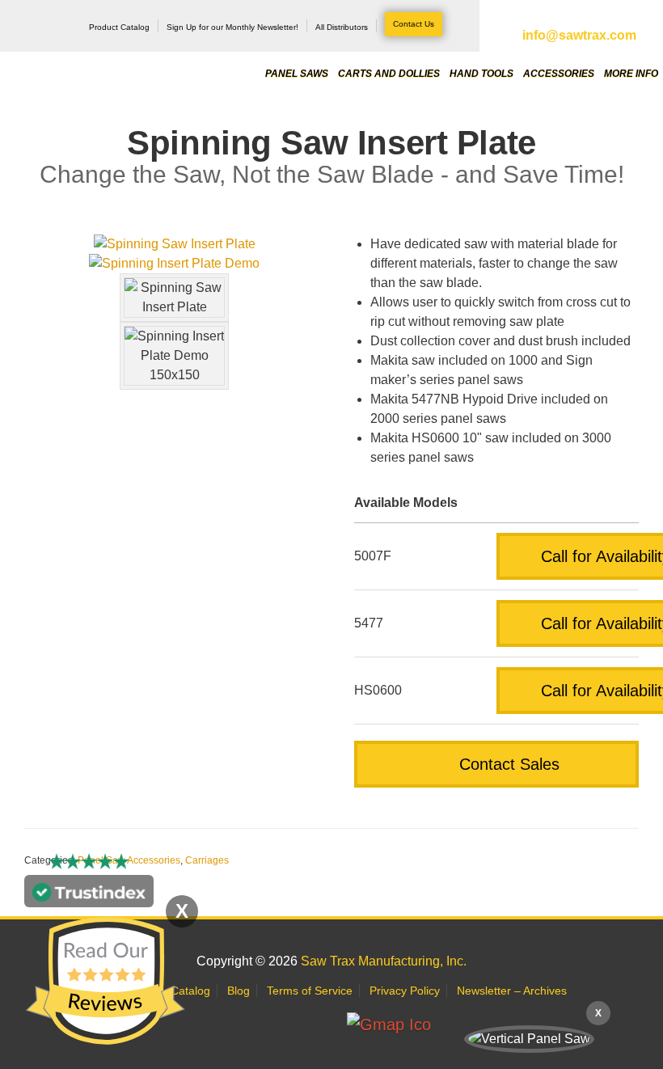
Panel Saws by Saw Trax (100, 56)
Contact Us (413, 23)
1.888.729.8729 (579, 18)
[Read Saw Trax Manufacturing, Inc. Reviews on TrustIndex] (89, 897)
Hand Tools (481, 72)
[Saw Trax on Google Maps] (391, 1024)
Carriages (207, 860)
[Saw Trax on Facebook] (245, 1024)
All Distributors (341, 27)
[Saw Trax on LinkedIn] (283, 1024)
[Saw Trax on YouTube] (321, 1024)
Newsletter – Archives (512, 990)
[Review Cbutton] (105, 981)
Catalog (190, 990)
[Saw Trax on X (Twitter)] (207, 1024)
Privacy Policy (405, 990)
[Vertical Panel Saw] (529, 1039)
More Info (631, 72)
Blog (238, 990)
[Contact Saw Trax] (459, 1024)
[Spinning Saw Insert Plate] (174, 244)
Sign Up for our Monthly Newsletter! (232, 27)
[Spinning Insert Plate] (174, 263)
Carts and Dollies (389, 72)
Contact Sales (507, 764)
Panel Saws (296, 72)
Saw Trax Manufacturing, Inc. (384, 961)
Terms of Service (310, 990)
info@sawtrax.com (579, 35)
